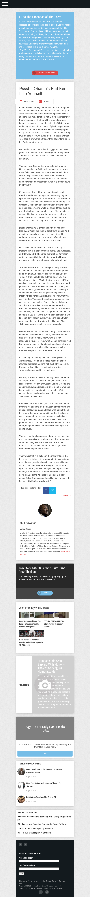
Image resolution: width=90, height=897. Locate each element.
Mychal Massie (25, 529)
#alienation (67, 495)
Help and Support (37, 881)
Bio (20, 883)
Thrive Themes (36, 888)
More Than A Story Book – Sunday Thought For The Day (48, 824)
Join (45, 754)
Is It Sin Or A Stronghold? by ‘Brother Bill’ (41, 797)
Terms (61, 881)
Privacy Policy (51, 881)
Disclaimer (23, 881)
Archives (46, 101)
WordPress (57, 888)
